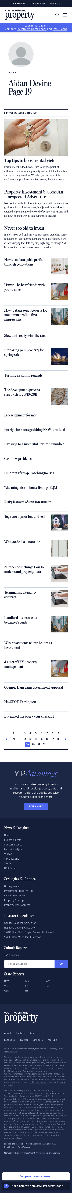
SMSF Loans (60, 29)
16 (47, 739)
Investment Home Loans (31, 29)
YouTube (52, 1040)
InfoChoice (9, 1147)
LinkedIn (38, 1040)
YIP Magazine (38, 3)
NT (26, 991)
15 (41, 739)
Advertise (55, 3)
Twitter (24, 1040)
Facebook (9, 1040)
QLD (6, 991)
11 (19, 739)
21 (39, 744)
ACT (48, 981)
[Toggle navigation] (64, 15)
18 (58, 739)
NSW (7, 981)
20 (33, 744)
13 (30, 739)
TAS (48, 986)
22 (44, 744)
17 (53, 739)
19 (27, 744)
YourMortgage (24, 1147)
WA (27, 981)
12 (25, 739)
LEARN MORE (36, 806)
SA (26, 986)
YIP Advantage (19, 3)
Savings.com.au (49, 1144)
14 (36, 739)
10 (13, 739)
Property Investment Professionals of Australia (37, 1153)
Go (61, 964)
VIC (6, 986)
